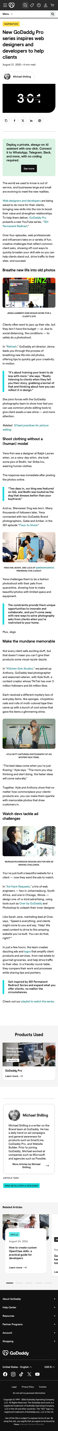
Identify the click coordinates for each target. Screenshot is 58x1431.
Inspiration (12, 24)
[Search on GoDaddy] (52, 14)
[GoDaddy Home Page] (16, 1353)
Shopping (8, 1341)
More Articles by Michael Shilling (26, 1166)
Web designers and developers (22, 200)
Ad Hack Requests (18, 886)
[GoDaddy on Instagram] (13, 1375)
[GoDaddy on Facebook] (5, 1375)
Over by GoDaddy (30, 903)
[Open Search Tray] (25, 5)
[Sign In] (46, 5)
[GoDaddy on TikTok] (21, 1375)
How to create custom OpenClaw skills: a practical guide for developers (23, 1253)
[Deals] (32, 5)
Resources (8, 1315)
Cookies (42, 1387)
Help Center (9, 1307)
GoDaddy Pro (37, 217)
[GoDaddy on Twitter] (29, 1375)
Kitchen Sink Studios (20, 668)
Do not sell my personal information (29, 1393)
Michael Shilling (22, 76)
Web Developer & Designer (21, 1186)
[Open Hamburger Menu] (4, 5)
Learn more (15, 1267)
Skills (14, 1234)
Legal (14, 1387)
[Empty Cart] (52, 5)
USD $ (48, 1367)
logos (27, 951)
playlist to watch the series (37, 1001)
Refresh (12, 346)
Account (7, 1332)
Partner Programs (13, 1324)
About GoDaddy (12, 1299)
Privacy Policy (28, 1387)
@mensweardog (45, 567)
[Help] (39, 5)
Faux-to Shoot (28, 525)
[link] (14, 120)
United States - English (16, 1367)
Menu (6, 14)
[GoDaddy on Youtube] (37, 1375)
